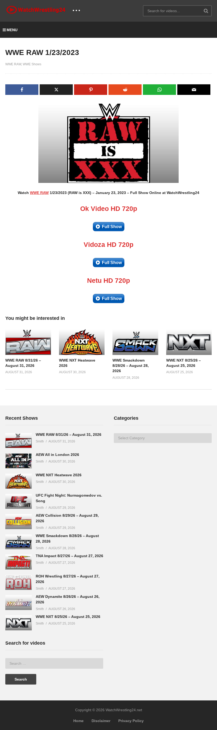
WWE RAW (13, 64)
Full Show (112, 226)
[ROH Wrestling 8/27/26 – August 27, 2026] (18, 582)
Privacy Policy (131, 721)
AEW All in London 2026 (57, 454)
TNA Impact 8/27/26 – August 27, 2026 (69, 556)
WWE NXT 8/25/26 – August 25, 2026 (68, 617)
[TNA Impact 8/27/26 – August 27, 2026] (18, 562)
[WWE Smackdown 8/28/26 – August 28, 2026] (18, 541)
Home (78, 721)
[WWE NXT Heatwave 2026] (18, 481)
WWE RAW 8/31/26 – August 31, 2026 (68, 434)
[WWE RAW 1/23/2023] (28, 342)
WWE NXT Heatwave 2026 (59, 475)
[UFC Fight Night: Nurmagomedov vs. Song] (18, 501)
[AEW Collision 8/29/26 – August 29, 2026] (18, 521)
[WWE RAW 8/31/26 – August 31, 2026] (18, 440)
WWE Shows (32, 64)
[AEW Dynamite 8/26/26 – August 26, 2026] (18, 602)
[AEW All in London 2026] (18, 460)
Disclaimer (101, 721)
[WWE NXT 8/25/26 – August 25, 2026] (18, 622)
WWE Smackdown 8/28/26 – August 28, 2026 (130, 365)
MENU (12, 30)
